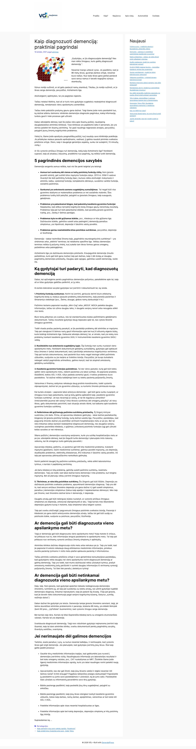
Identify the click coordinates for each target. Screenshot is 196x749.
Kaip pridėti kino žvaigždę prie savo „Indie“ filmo (55, 731)
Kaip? (106, 16)
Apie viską (129, 16)
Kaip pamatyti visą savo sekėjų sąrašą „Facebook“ (56, 729)
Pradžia (96, 16)
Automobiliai (143, 16)
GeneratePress (108, 742)
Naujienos (117, 16)
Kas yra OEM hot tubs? (138, 111)
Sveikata (155, 16)
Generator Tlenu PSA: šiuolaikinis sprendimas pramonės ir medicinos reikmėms (142, 105)
